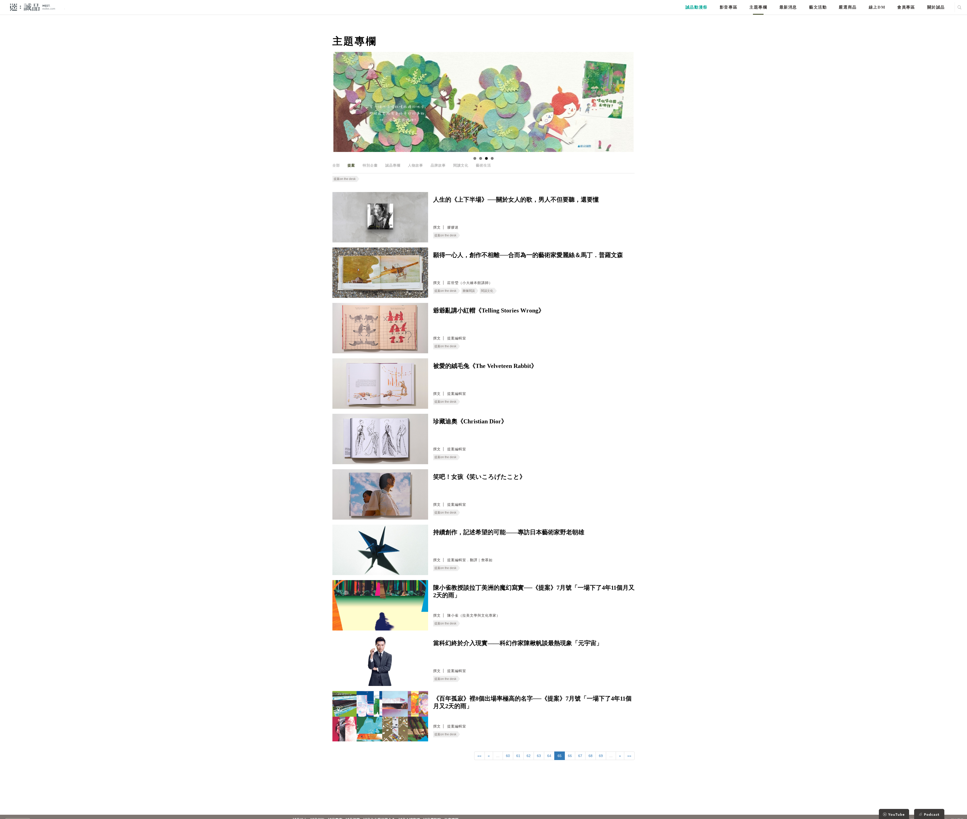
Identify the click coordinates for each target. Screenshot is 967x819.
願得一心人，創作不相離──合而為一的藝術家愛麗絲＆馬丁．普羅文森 (528, 255)
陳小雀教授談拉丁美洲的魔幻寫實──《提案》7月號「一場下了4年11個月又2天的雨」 (534, 591)
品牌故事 (438, 165)
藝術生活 (483, 165)
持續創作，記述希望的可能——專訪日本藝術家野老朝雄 (508, 532)
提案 (351, 165)
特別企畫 (370, 165)
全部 (336, 165)
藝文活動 (818, 7)
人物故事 (415, 165)
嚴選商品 (847, 7)
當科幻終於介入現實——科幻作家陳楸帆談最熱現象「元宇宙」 (517, 643)
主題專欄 (758, 7)
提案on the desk (345, 179)
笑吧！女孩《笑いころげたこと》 (479, 477)
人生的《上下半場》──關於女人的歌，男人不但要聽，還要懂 (516, 199)
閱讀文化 (460, 165)
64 (549, 756)
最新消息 (788, 7)
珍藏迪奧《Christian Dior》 (470, 421)
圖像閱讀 (469, 291)
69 (601, 756)
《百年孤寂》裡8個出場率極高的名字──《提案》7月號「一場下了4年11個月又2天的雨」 (532, 702)
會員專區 (906, 7)
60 (508, 756)
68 (591, 756)
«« (479, 756)
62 (529, 756)
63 (539, 756)
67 (580, 756)
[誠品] (32, 7)
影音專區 (728, 7)
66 (570, 756)
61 (518, 756)
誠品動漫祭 (696, 7)
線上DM (877, 7)
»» (629, 756)
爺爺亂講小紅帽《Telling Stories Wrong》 (488, 310)
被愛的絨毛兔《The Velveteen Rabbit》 (485, 366)
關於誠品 (936, 7)
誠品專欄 (392, 165)
